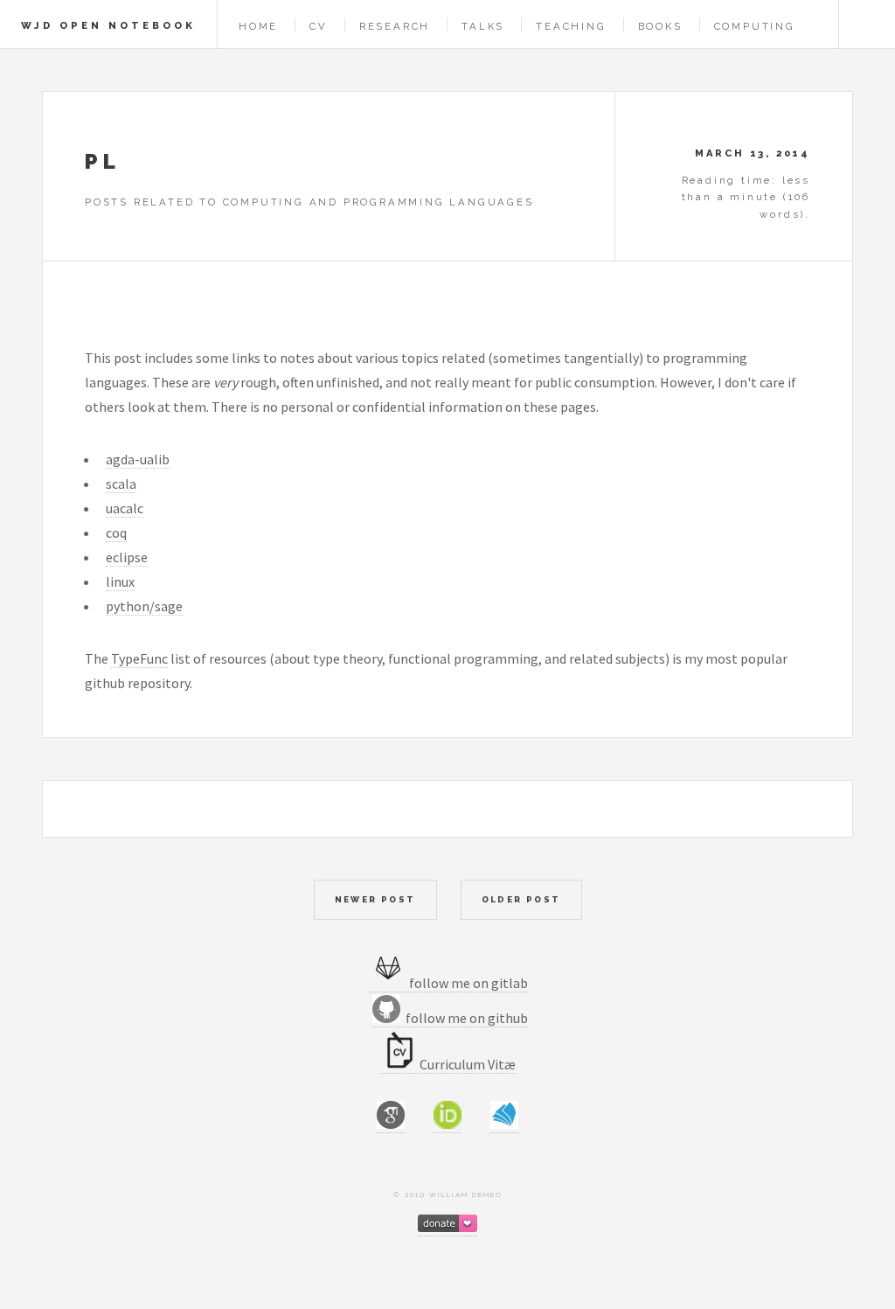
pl (103, 161)
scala (121, 483)
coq (116, 532)
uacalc (124, 508)
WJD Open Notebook (108, 25)
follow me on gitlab (468, 983)
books (660, 26)
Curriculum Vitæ (468, 1064)
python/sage (144, 606)
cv (318, 26)
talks (482, 26)
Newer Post (375, 899)
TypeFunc (139, 658)
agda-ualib (138, 459)
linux (120, 581)
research (394, 26)
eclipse (127, 557)
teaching (571, 26)
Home (258, 26)
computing (754, 26)
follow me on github (464, 1018)
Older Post (521, 899)
